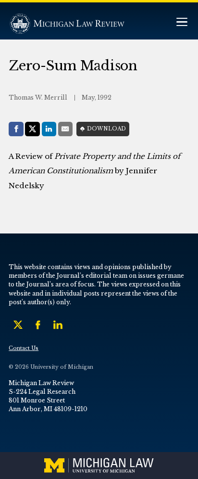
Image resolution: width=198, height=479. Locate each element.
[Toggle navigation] (181, 23)
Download (106, 129)
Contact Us (23, 348)
